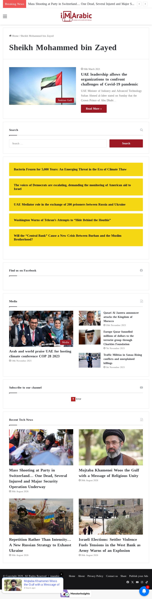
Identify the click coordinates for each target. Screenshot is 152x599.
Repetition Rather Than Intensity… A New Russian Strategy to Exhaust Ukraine (40, 545)
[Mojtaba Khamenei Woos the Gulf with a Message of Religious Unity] (111, 447)
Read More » (94, 108)
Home (15, 35)
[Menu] (5, 17)
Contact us (112, 576)
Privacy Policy (95, 576)
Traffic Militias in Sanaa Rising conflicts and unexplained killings (123, 359)
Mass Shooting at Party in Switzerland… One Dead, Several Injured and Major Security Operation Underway (38, 478)
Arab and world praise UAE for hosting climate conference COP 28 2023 (40, 354)
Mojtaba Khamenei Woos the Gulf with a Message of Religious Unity (109, 472)
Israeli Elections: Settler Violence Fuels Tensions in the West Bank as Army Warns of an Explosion (110, 545)
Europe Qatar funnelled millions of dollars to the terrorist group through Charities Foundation (119, 338)
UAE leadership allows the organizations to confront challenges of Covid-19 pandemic (109, 79)
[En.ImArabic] (76, 16)
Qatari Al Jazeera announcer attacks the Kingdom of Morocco (121, 317)
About (81, 576)
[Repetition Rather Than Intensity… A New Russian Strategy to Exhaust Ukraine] (41, 517)
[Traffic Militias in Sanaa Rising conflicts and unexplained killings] (90, 360)
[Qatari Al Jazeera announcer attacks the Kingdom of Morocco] (90, 318)
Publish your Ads (138, 576)
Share (123, 576)
